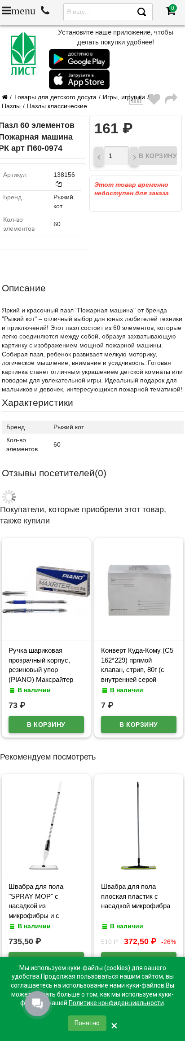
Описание (24, 288)
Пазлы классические (57, 106)
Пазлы (11, 106)
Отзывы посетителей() (54, 473)
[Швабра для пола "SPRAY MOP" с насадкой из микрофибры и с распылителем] (46, 868)
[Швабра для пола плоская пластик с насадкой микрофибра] (138, 868)
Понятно (87, 1023)
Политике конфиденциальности (116, 1002)
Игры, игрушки (124, 97)
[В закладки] (156, 101)
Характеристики (37, 402)
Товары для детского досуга (55, 97)
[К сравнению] (138, 101)
